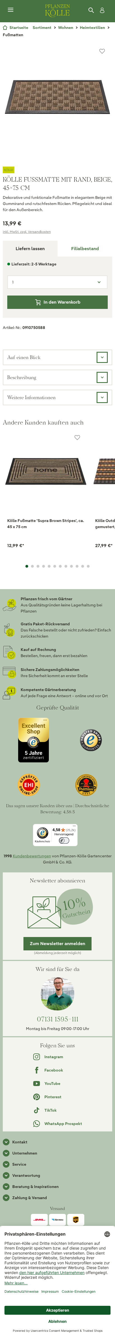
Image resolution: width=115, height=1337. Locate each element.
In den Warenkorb (62, 302)
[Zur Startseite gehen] (57, 10)
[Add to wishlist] (77, 437)
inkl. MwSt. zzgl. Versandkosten (27, 232)
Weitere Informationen (31, 397)
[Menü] (10, 10)
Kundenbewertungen (32, 855)
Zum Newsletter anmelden (57, 943)
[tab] (85, 249)
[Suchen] (91, 10)
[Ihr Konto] (101, 10)
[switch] (64, 840)
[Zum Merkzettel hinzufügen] (102, 51)
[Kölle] (57, 170)
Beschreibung (21, 377)
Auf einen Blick (23, 357)
